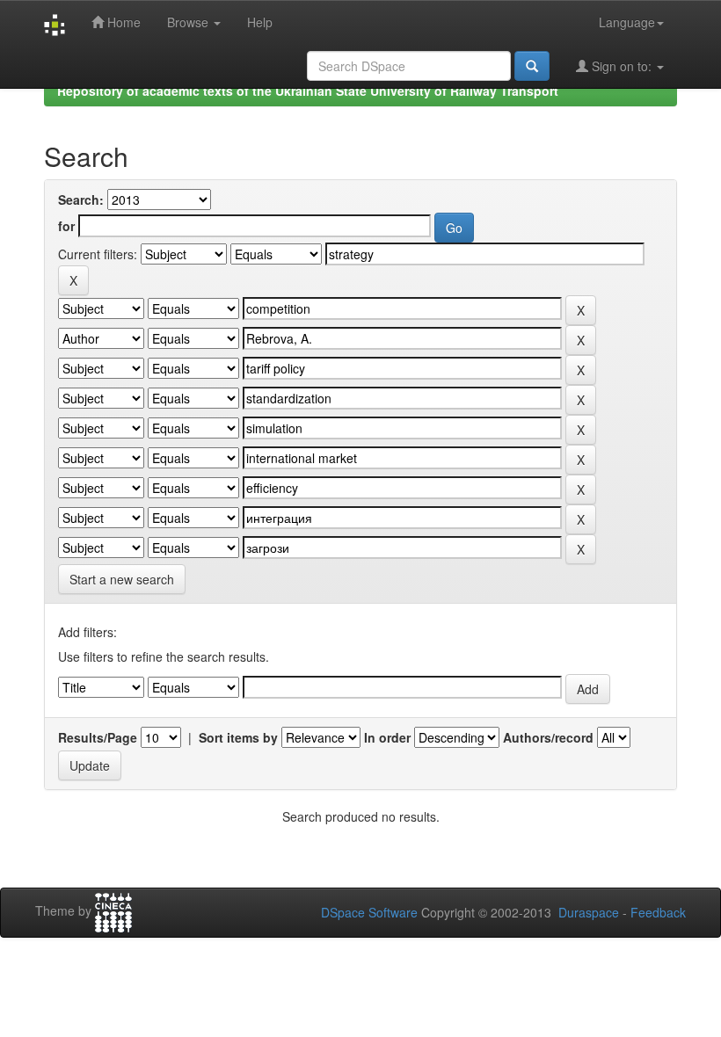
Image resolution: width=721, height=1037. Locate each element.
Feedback (658, 912)
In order (387, 737)
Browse (189, 22)
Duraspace (588, 912)
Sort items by (238, 737)
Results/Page (97, 737)
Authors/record (548, 737)
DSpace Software (369, 912)
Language (627, 22)
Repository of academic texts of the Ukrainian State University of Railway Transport (307, 90)
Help (260, 22)
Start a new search (121, 579)
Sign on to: (621, 66)
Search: (81, 199)
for (66, 226)
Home (122, 22)
